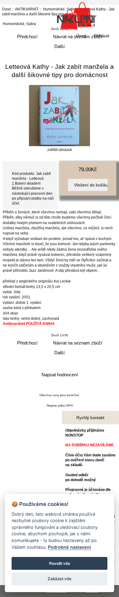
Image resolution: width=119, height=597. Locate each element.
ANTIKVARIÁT (26, 9)
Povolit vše (59, 563)
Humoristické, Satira (19, 24)
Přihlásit (101, 35)
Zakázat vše (59, 578)
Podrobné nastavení (69, 547)
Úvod (81, 35)
